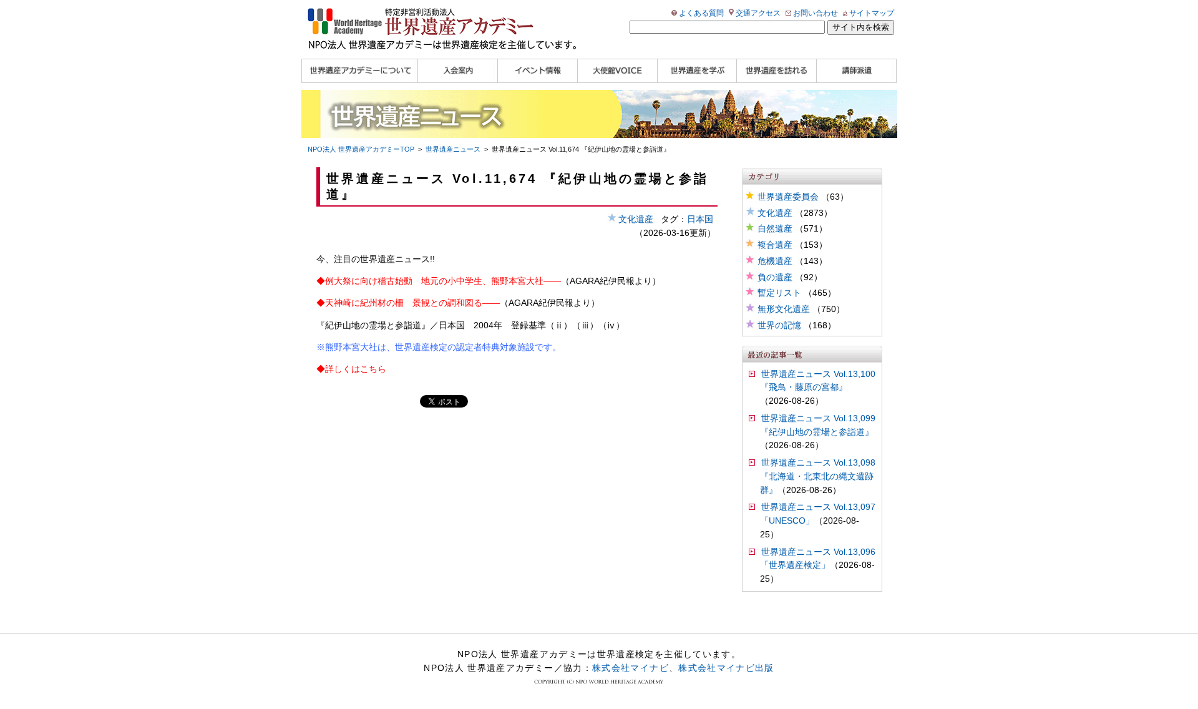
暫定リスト (779, 293)
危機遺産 (774, 261)
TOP (361, 149)
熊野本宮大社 (351, 347)
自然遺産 (774, 228)
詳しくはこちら (355, 369)
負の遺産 (774, 277)
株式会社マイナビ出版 (726, 668)
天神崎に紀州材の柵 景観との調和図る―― (412, 303)
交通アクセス (758, 13)
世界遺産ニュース (453, 149)
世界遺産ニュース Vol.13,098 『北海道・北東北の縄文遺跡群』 (817, 476)
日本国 (700, 219)
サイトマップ (871, 13)
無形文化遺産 (783, 309)
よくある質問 (701, 13)
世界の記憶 (779, 325)
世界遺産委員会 (788, 197)
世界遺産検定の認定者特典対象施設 (465, 347)
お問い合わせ (815, 13)
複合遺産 (774, 245)
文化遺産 (774, 213)
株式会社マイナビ (630, 668)
